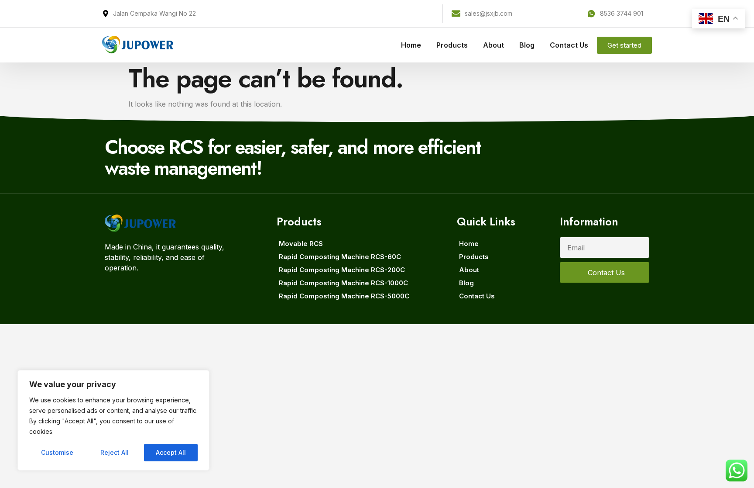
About (493, 45)
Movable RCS (301, 243)
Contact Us (569, 45)
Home (411, 45)
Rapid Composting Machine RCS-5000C (344, 296)
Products (452, 45)
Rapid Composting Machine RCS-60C (340, 257)
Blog (527, 45)
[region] (113, 420)
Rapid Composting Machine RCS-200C (342, 270)
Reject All (114, 452)
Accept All (171, 452)
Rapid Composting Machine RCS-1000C (343, 283)
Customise (57, 452)
